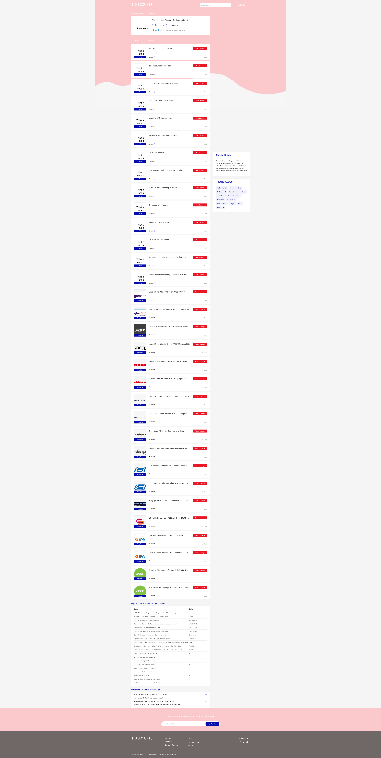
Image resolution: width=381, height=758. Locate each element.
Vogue (232, 204)
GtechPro (220, 208)
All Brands (139, 13)
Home (133, 13)
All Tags (168, 738)
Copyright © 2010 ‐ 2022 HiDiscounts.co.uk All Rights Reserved (153, 755)
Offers (151, 40)
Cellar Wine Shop (193, 742)
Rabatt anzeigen (200, 292)
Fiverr (232, 188)
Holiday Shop (242, 5)
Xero (239, 188)
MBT (239, 204)
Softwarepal (221, 192)
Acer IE (219, 196)
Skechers (236, 196)
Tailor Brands (222, 188)
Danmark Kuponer (171, 745)
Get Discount (200, 48)
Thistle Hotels (151, 13)
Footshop (220, 200)
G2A (227, 196)
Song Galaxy (233, 192)
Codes (137, 40)
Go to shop (152, 300)
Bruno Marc (231, 200)
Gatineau (190, 745)
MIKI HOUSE (222, 204)
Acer (243, 192)
